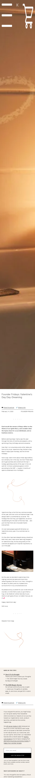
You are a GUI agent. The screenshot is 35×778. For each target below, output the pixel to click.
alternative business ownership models (16, 741)
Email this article (9, 407)
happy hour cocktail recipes (13, 743)
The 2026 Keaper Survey (13, 685)
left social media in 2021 (14, 726)
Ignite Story (15, 428)
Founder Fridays (27, 411)
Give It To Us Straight (12, 674)
